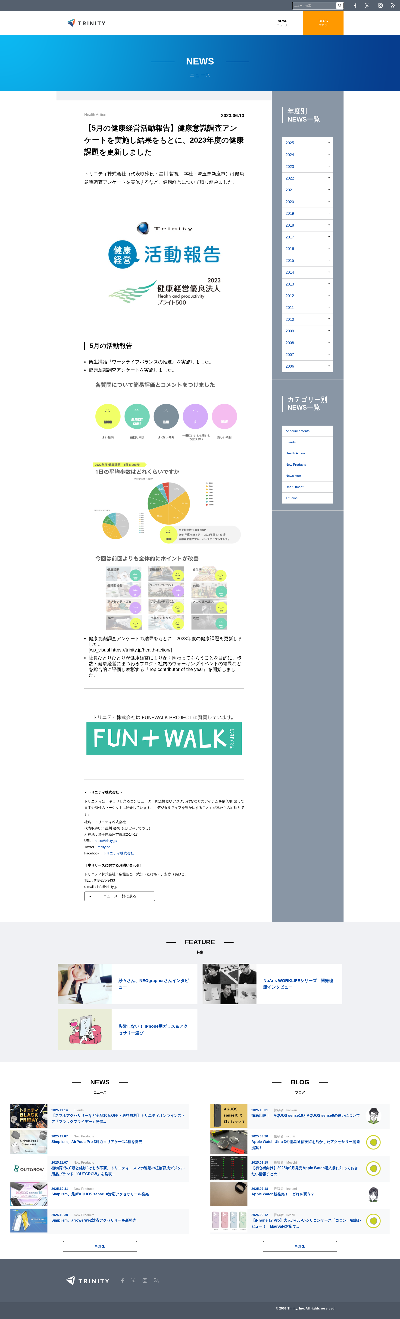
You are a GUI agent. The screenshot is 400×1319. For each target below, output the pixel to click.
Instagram (380, 5)
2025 (290, 143)
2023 (290, 167)
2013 (290, 284)
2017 (290, 237)
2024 (290, 155)
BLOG (323, 23)
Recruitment (294, 487)
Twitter (367, 5)
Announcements (297, 431)
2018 (290, 225)
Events (291, 442)
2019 (290, 213)
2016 (290, 249)
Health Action (295, 453)
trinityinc (104, 847)
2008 (290, 343)
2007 (290, 355)
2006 (290, 366)
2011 (290, 308)
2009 (290, 331)
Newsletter (293, 476)
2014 (290, 272)
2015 (290, 261)
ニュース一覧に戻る (119, 896)
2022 (290, 178)
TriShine (292, 498)
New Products (296, 464)
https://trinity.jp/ (106, 841)
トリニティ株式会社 (118, 853)
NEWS (282, 23)
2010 (290, 319)
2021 (290, 190)
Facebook (355, 5)
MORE (100, 1246)
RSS (393, 5)
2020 (290, 202)
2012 (290, 296)
